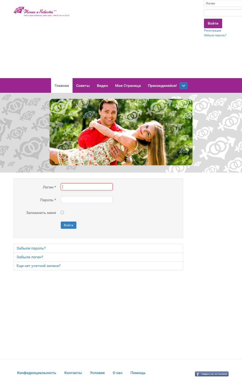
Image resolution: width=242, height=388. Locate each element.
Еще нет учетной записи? (39, 265)
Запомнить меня (41, 212)
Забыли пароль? (215, 35)
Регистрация (212, 30)
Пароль (48, 200)
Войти (68, 225)
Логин (49, 187)
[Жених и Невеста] (41, 11)
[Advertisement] (137, 39)
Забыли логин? (30, 257)
